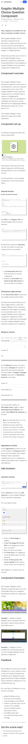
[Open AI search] (21, 1)
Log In (24, 1)
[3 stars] (12, 21)
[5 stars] (15, 21)
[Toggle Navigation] (2, 2)
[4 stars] (14, 21)
